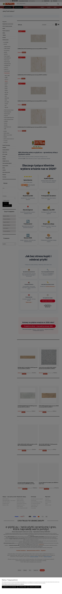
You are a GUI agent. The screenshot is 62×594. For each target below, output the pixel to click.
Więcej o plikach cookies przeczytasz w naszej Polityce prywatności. (13, 584)
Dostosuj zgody (22, 586)
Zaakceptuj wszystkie (35, 586)
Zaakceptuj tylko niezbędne (9, 586)
